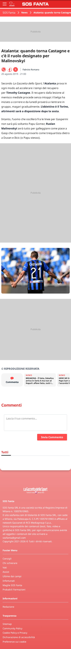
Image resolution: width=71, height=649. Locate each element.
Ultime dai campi (12, 576)
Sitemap (7, 624)
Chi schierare (10, 563)
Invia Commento (52, 437)
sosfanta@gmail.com (14, 537)
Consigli (7, 558)
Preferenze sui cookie (14, 641)
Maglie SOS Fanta (12, 585)
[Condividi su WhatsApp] (3, 69)
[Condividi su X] (15, 69)
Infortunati (9, 580)
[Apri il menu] (5, 4)
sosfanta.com (16, 515)
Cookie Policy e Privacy (15, 632)
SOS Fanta (9, 12)
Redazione (8, 606)
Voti (5, 567)
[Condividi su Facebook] (9, 69)
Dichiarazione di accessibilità (19, 637)
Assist (6, 571)
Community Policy (12, 628)
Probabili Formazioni (14, 589)
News (24, 12)
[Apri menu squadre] (12, 4)
